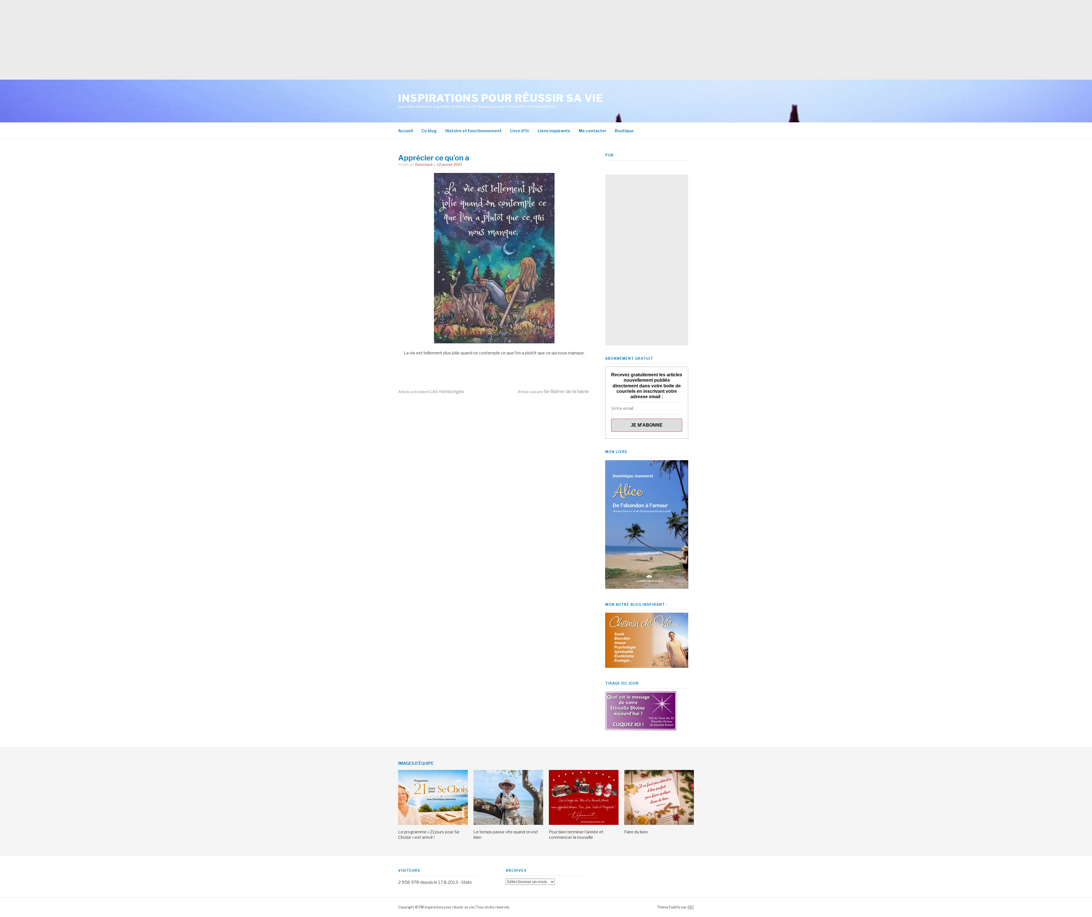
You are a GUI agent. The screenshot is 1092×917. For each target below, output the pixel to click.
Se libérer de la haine (553, 391)
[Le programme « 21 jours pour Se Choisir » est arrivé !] (433, 823)
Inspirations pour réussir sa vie (500, 98)
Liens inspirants (554, 130)
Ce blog (429, 130)
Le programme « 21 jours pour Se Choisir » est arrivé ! (429, 834)
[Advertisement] (170, 40)
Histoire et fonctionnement (473, 130)
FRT (691, 907)
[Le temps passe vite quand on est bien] (508, 823)
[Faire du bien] (659, 823)
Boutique (624, 130)
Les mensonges (431, 391)
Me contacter (592, 130)
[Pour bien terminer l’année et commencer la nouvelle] (584, 823)
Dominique (424, 164)
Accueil (405, 130)
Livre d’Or (519, 130)
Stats (466, 882)
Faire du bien (636, 831)
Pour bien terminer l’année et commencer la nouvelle (576, 834)
